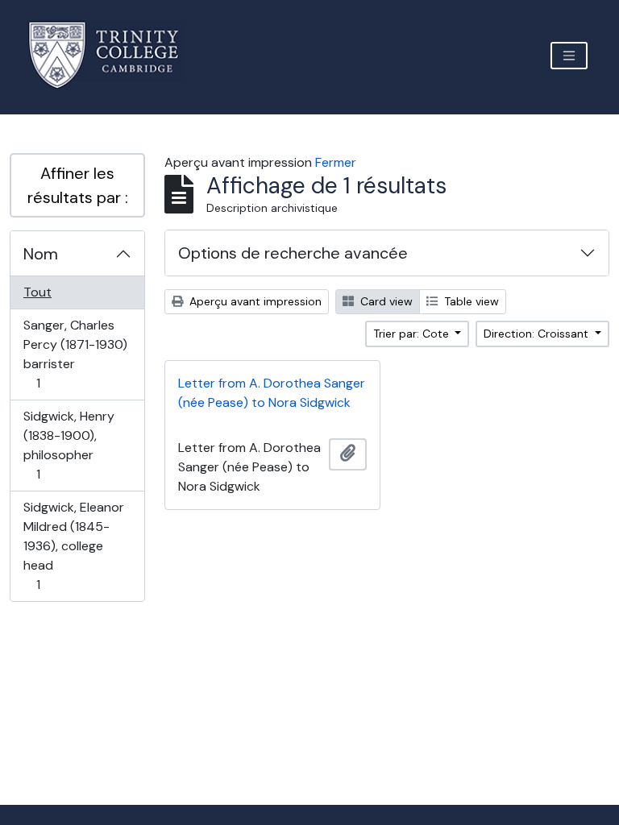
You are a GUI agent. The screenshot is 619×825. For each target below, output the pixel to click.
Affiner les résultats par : (77, 185)
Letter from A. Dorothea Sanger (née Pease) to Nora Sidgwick (271, 393)
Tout (37, 292)
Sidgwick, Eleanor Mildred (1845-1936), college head (73, 545)
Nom (40, 253)
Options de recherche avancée (293, 253)
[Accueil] (113, 55)
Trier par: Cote (412, 333)
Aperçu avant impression (254, 301)
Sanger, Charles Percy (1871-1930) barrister (75, 354)
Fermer (335, 162)
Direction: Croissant (538, 333)
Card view (385, 301)
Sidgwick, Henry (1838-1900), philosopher (68, 445)
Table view (470, 301)
